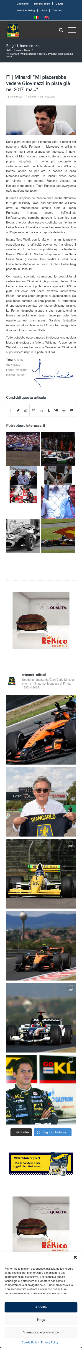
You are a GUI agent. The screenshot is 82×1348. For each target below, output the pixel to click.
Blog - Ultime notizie (23, 45)
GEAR (59, 3)
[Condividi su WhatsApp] (26, 410)
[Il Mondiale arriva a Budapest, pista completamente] (41, 1018)
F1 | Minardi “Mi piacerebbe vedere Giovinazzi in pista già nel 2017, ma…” (38, 83)
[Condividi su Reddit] (64, 410)
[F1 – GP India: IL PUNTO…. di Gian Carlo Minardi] (23, 494)
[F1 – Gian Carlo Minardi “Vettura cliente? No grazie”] (23, 475)
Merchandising (26, 10)
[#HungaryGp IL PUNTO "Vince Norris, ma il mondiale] (41, 946)
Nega (41, 1320)
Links (44, 10)
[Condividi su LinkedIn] (41, 410)
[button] (75, 1257)
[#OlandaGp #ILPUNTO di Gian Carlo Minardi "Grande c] (41, 730)
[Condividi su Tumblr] (49, 410)
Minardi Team (42, 3)
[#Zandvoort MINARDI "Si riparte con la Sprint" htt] (41, 802)
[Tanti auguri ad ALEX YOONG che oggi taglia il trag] (41, 1090)
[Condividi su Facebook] (10, 410)
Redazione (49, 96)
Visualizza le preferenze (41, 1332)
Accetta (41, 1307)
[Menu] (69, 30)
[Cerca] (58, 30)
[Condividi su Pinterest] (33, 410)
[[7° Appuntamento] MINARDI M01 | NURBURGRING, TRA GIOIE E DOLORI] (23, 449)
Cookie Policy (30, 1342)
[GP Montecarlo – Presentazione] (58, 449)
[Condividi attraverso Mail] (72, 410)
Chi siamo (23, 3)
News (33, 96)
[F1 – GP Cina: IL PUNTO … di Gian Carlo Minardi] (58, 475)
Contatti (57, 10)
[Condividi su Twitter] (18, 410)
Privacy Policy (49, 1342)
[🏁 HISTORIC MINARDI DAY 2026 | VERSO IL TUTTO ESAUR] (41, 874)
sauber (21, 375)
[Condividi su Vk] (56, 410)
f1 (21, 364)
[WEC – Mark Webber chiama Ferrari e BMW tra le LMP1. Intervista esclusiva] (58, 536)
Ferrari (10, 370)
